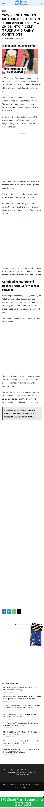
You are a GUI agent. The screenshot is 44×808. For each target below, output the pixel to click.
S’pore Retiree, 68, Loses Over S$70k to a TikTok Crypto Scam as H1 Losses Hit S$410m (22, 742)
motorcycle (11, 81)
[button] (3, 3)
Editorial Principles (25, 784)
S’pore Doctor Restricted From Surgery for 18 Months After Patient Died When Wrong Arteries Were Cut (21, 706)
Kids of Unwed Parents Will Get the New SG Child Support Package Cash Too (19, 715)
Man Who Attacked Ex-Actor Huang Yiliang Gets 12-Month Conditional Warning (20, 689)
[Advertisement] (22, 157)
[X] (19, 611)
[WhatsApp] (14, 611)
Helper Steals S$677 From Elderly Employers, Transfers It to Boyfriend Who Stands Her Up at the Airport (22, 698)
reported (28, 107)
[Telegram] (9, 611)
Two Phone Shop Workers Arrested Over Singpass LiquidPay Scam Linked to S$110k (20, 724)
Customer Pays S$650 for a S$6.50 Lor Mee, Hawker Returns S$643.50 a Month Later (21, 751)
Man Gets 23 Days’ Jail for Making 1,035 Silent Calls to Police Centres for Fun (21, 733)
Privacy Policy (37, 784)
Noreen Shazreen (9, 38)
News (4, 11)
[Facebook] (4, 611)
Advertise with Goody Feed (10, 784)
